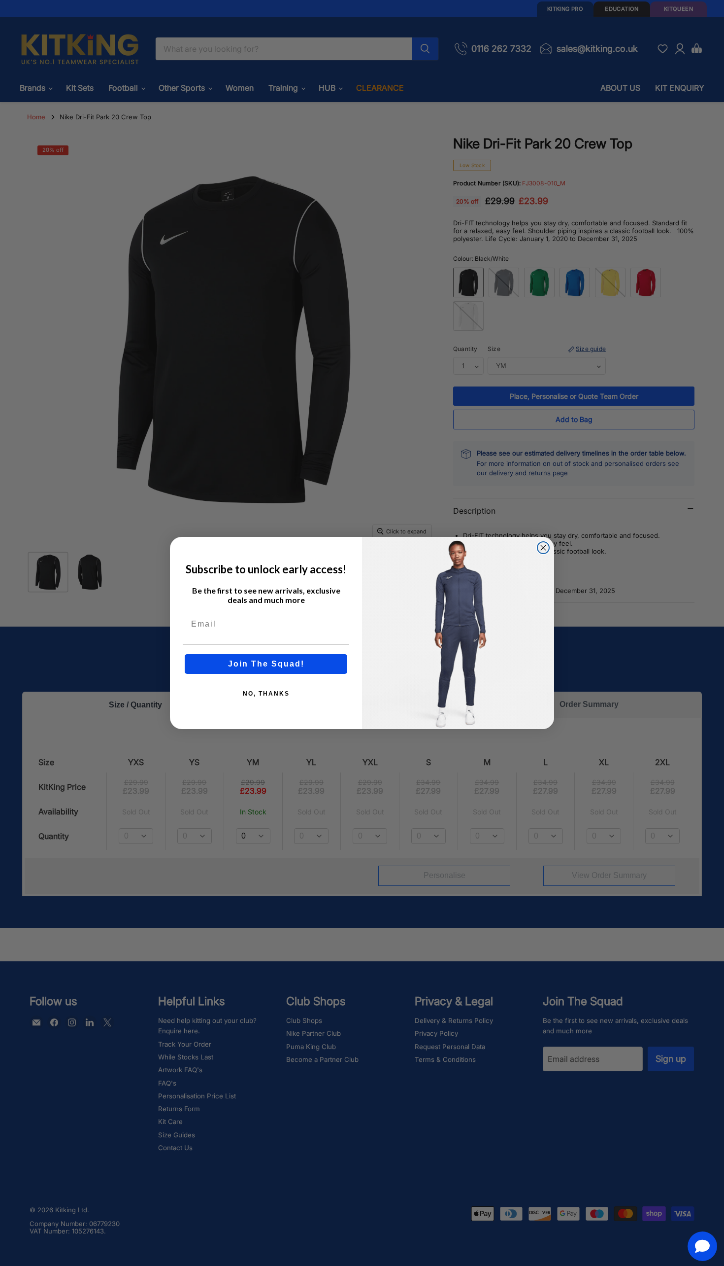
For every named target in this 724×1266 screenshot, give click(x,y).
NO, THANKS (266, 693)
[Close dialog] (543, 548)
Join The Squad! (266, 664)
